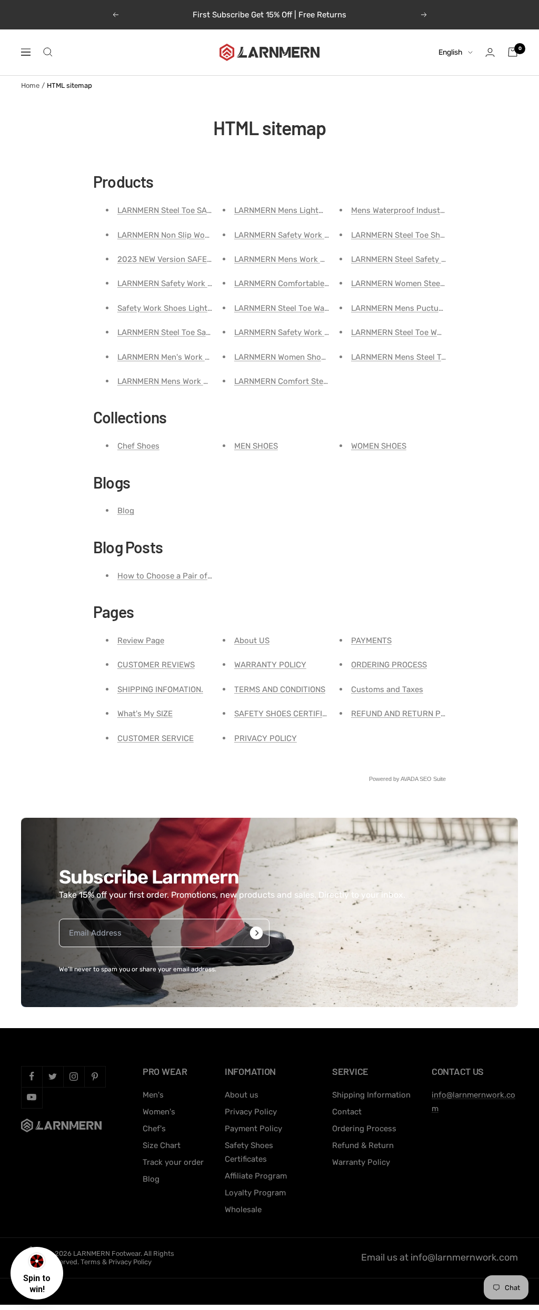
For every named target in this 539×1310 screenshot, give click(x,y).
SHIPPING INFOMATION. (160, 689)
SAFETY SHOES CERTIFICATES (290, 713)
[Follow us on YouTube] (31, 1097)
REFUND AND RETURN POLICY (407, 713)
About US (252, 640)
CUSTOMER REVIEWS (156, 664)
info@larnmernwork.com (464, 1257)
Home (30, 85)
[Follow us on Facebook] (31, 1076)
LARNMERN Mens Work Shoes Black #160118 (315, 259)
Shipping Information (371, 1095)
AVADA (409, 779)
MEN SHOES (256, 446)
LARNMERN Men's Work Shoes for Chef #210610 (205, 357)
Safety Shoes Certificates (249, 1152)
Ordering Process (364, 1128)
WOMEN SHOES (378, 446)
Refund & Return (363, 1145)
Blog (125, 510)
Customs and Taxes (387, 689)
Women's (159, 1111)
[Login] (490, 52)
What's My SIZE (145, 713)
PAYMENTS (371, 640)
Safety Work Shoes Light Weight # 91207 (191, 308)
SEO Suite (433, 779)
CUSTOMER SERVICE (155, 738)
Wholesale (243, 1209)
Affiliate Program (256, 1176)
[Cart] (512, 52)
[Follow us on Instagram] (73, 1076)
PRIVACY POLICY (265, 738)
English (450, 52)
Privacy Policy (251, 1111)
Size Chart (162, 1145)
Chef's (154, 1128)
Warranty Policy (361, 1162)
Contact (347, 1111)
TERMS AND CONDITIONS (279, 689)
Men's (153, 1095)
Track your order (173, 1162)
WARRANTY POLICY (270, 664)
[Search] (48, 52)
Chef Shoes (138, 446)
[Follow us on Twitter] (52, 1076)
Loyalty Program (255, 1192)
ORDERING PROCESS (389, 664)
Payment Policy (253, 1128)
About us (241, 1095)
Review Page (140, 640)
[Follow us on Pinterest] (94, 1076)
